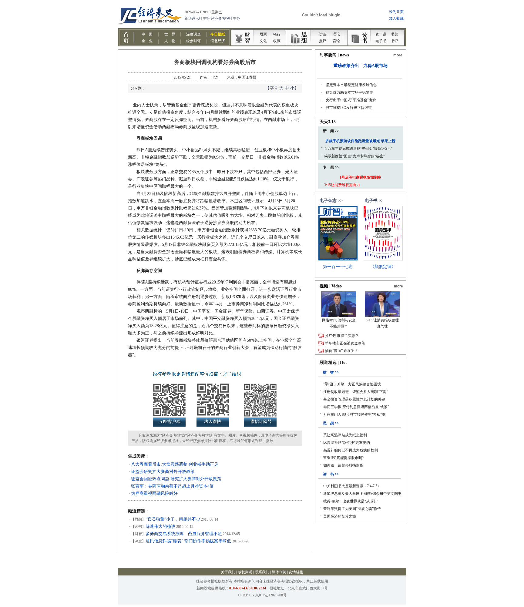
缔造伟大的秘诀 (160, 526)
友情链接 (296, 572)
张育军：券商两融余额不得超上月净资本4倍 (172, 486)
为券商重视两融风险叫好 (154, 493)
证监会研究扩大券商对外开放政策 (163, 471)
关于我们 (228, 572)
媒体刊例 (279, 572)
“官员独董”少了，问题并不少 (173, 519)
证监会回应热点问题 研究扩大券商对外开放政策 (176, 479)
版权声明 (245, 572)
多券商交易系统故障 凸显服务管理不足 (184, 534)
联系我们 (262, 572)
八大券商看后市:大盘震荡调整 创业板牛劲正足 (174, 464)
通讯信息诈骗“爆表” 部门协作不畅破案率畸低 (189, 541)
